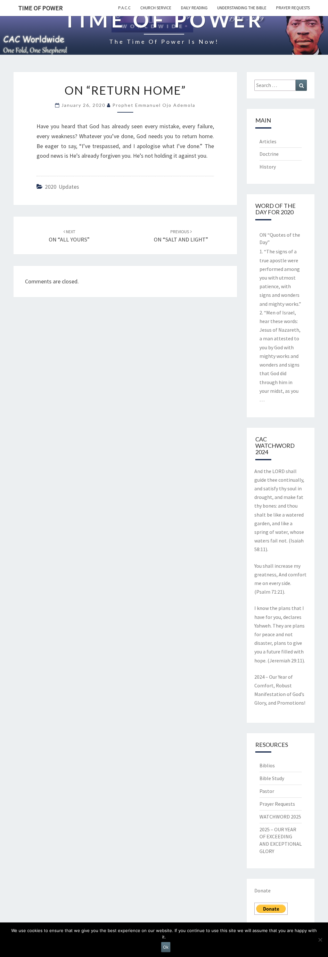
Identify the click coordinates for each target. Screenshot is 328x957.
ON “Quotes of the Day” (279, 238)
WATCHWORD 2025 (280, 816)
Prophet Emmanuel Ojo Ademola (153, 105)
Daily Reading (194, 8)
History (267, 166)
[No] (320, 940)
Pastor (266, 791)
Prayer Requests (293, 8)
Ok (165, 947)
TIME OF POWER (40, 8)
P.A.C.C (124, 8)
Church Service (155, 8)
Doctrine (269, 154)
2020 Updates (62, 186)
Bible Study (271, 778)
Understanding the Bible (241, 8)
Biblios (267, 765)
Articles (267, 141)
